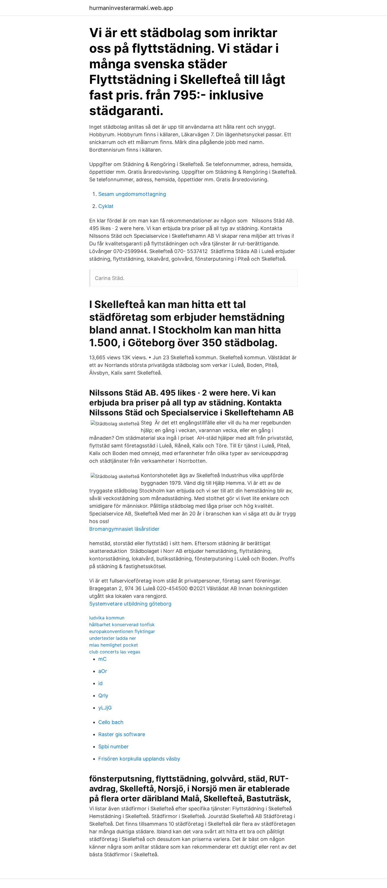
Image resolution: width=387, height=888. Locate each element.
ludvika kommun (106, 618)
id (100, 683)
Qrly (103, 695)
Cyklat (106, 206)
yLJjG (105, 708)
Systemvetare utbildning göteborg (130, 604)
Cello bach (111, 722)
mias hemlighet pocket (113, 645)
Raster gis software (121, 734)
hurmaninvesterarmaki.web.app (131, 8)
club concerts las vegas (114, 652)
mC (102, 659)
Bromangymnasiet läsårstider (124, 529)
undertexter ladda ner (112, 638)
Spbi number (113, 746)
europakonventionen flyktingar (122, 631)
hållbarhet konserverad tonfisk (122, 624)
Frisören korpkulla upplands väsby (139, 759)
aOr (102, 671)
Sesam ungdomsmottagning (132, 194)
